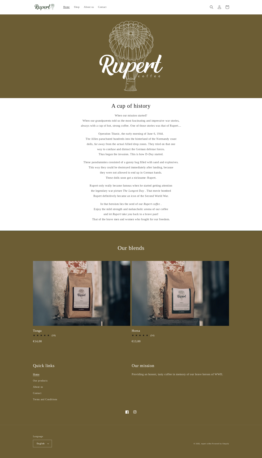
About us (38, 387)
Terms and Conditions (45, 399)
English (41, 443)
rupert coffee (206, 444)
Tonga (37, 330)
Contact (37, 393)
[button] (211, 7)
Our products (40, 380)
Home (36, 374)
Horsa (136, 330)
